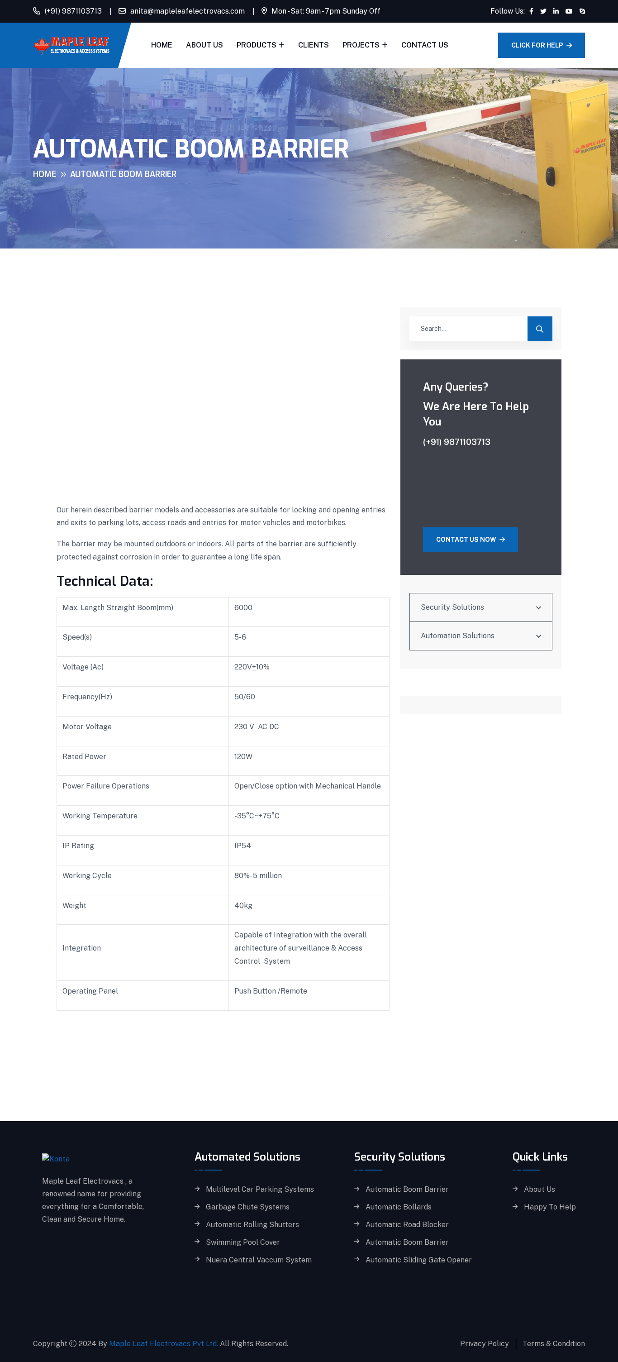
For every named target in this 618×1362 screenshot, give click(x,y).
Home (161, 45)
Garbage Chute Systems (248, 1207)
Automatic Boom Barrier (407, 1189)
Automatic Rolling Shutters (252, 1225)
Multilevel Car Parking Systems (260, 1189)
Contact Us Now (467, 539)
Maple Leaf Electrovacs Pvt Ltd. (163, 1343)
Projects (361, 45)
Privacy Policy (484, 1343)
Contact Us (424, 45)
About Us (204, 45)
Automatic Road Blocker (407, 1225)
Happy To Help (550, 1207)
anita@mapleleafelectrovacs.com (187, 11)
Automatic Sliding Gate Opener (419, 1260)
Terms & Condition (554, 1343)
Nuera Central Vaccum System (259, 1260)
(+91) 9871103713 (73, 11)
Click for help (538, 45)
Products (256, 45)
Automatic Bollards (399, 1207)
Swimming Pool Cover (243, 1242)
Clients (313, 45)
